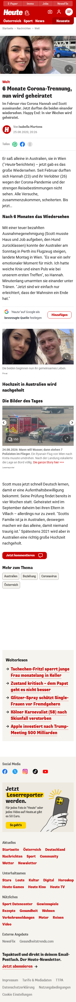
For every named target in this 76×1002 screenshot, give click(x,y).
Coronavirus (49, 576)
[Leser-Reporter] (50, 11)
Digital (48, 880)
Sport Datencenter (17, 904)
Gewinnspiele (47, 904)
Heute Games (13, 887)
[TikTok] (35, 771)
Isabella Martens (30, 127)
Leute (19, 880)
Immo (30, 4)
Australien (10, 576)
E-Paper (13, 4)
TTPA (59, 980)
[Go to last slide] (4, 422)
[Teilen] (30, 144)
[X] (15, 771)
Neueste (63, 21)
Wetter (8, 863)
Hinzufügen (60, 315)
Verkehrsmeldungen (18, 918)
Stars (6, 880)
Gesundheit (29, 911)
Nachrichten (24, 28)
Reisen (58, 918)
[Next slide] (72, 422)
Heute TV (57, 887)
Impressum (10, 980)
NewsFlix (62, 4)
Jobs (45, 4)
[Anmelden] (58, 11)
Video (6, 924)
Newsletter (27, 863)
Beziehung (29, 576)
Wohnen (48, 911)
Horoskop (66, 880)
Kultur (34, 880)
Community (49, 856)
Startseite (7, 28)
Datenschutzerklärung (18, 987)
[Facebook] (22, 144)
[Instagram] (25, 771)
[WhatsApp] (14, 144)
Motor (44, 918)
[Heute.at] (13, 12)
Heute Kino (37, 887)
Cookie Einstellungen (17, 994)
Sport (28, 21)
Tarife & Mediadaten (37, 980)
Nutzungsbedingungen (55, 987)
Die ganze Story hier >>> (48, 462)
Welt (37, 28)
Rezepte (8, 911)
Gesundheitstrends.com (37, 941)
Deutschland (55, 850)
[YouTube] (45, 771)
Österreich (12, 21)
